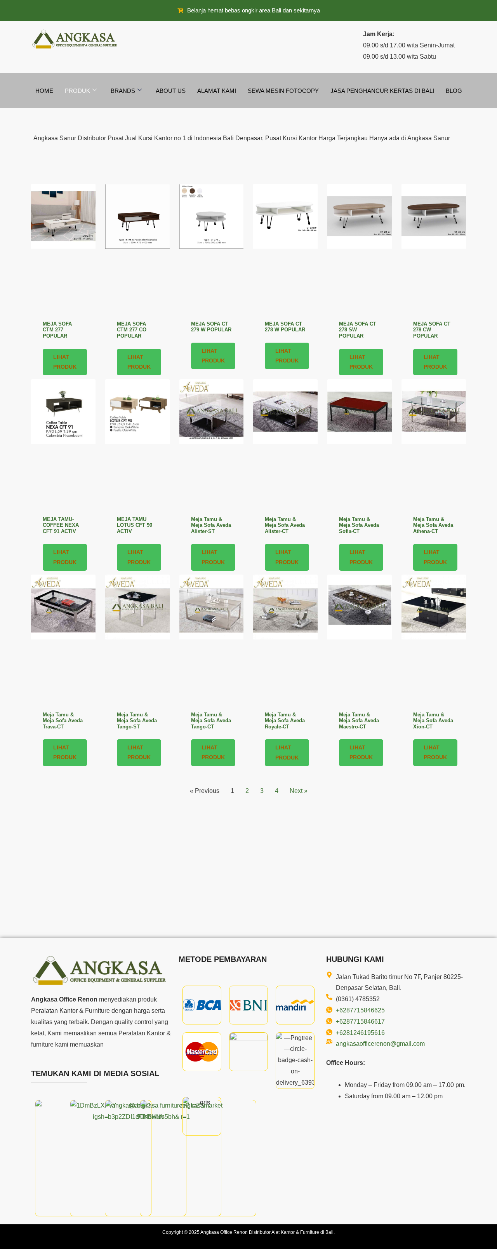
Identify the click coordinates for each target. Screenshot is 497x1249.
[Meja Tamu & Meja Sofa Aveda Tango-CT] (211, 639)
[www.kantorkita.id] (75, 39)
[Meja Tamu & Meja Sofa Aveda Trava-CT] (63, 639)
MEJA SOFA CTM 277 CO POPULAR (131, 330)
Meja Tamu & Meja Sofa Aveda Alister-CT (285, 525)
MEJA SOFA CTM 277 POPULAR (57, 330)
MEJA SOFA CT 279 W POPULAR (211, 327)
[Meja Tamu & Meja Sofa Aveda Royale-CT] (285, 639)
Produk (77, 90)
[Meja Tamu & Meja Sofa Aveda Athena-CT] (433, 444)
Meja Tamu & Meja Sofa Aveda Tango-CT (211, 721)
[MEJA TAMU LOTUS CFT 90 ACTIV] (137, 444)
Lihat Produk (64, 362)
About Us (171, 90)
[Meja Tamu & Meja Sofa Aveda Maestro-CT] (359, 639)
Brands (123, 90)
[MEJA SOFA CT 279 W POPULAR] (211, 248)
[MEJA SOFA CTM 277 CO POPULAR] (137, 248)
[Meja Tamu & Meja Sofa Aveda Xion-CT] (433, 639)
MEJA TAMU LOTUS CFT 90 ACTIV (134, 525)
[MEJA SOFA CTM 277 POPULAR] (63, 248)
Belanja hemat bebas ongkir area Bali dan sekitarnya (253, 10)
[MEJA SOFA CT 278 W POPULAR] (285, 248)
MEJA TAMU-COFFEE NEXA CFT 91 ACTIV (61, 525)
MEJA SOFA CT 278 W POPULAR (285, 327)
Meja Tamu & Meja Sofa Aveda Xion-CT (433, 721)
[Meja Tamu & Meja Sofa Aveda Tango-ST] (137, 639)
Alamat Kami (216, 90)
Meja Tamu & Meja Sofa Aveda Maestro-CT (359, 721)
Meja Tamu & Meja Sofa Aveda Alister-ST (211, 525)
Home (44, 90)
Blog (454, 90)
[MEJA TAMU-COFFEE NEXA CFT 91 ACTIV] (63, 444)
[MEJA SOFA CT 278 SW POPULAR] (359, 248)
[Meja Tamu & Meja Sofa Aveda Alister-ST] (211, 444)
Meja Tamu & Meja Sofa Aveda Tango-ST (137, 721)
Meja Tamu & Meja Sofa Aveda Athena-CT (433, 525)
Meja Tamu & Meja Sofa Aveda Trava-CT (63, 721)
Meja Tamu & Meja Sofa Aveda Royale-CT (285, 721)
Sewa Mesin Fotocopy (283, 90)
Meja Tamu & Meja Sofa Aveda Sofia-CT (359, 525)
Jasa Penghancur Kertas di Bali (382, 90)
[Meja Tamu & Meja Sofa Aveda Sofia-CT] (359, 444)
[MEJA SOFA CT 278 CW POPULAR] (433, 248)
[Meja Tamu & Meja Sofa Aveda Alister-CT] (285, 444)
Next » (299, 790)
